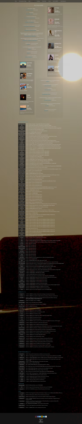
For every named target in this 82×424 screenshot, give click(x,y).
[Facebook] (38, 416)
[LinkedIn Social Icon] (44, 416)
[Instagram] (36, 416)
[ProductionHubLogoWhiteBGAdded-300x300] (46, 416)
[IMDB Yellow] (42, 416)
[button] (21, 354)
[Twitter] (40, 416)
